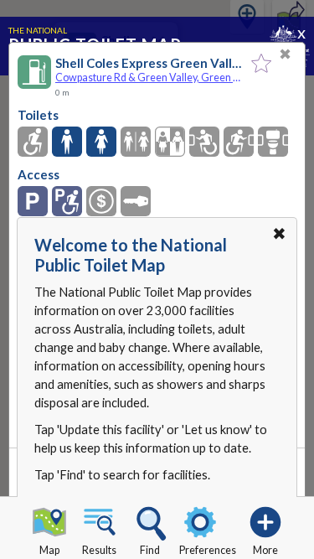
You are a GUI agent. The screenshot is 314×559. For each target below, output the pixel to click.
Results (99, 550)
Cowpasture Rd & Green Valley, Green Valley (149, 77)
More (265, 550)
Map (49, 550)
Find (150, 550)
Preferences (207, 550)
